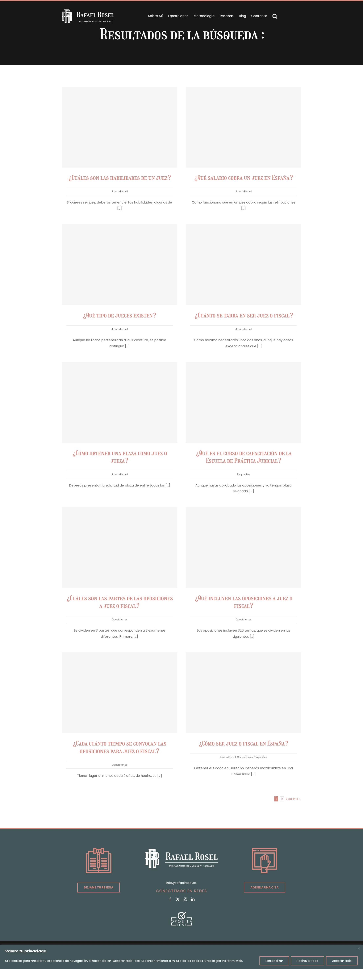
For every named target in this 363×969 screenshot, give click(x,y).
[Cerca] (358, 948)
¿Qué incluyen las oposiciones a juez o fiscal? (243, 601)
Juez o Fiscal (119, 191)
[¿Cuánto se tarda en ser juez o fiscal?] (243, 264)
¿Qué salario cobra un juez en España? (243, 177)
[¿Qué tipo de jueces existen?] (119, 264)
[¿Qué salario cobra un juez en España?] (243, 127)
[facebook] (170, 899)
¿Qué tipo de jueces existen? (119, 315)
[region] (181, 957)
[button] (274, 16)
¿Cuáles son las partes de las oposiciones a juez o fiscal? (119, 601)
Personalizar (274, 961)
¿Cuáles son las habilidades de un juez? (119, 177)
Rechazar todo (307, 961)
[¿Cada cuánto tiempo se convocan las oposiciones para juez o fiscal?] (119, 692)
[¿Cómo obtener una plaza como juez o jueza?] (119, 402)
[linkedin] (193, 899)
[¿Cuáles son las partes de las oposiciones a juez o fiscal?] (119, 547)
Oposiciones (120, 619)
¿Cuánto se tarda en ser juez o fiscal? (243, 315)
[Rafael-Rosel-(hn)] (88, 11)
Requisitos (243, 474)
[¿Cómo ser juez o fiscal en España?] (243, 692)
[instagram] (185, 899)
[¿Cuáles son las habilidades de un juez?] (119, 127)
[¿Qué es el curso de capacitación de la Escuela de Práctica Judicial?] (243, 402)
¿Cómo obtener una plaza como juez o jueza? (119, 456)
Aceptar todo (342, 961)
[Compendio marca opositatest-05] (181, 913)
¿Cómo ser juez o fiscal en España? (243, 743)
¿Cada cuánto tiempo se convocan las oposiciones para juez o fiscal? (119, 747)
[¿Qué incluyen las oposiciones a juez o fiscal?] (243, 547)
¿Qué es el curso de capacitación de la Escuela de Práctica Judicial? (244, 456)
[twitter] (177, 899)
